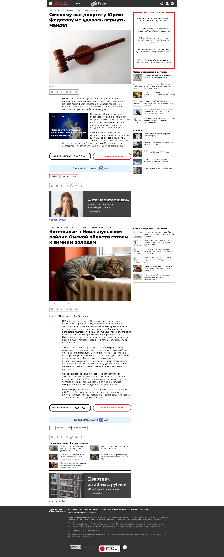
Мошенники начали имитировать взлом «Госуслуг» (157, 135)
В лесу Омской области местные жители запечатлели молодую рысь (154, 61)
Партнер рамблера (90, 547)
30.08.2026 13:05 (55, 228)
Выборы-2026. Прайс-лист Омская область (119, 509)
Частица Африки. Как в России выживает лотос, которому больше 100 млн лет (158, 251)
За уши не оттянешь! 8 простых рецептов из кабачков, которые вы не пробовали (159, 95)
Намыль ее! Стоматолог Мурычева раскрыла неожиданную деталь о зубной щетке (158, 243)
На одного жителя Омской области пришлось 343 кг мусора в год (154, 19)
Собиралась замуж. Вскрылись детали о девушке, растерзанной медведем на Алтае (157, 86)
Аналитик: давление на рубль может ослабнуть (158, 169)
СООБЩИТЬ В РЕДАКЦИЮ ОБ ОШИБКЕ (82, 512)
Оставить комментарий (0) (112, 156)
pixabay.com (54, 86)
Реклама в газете (92, 509)
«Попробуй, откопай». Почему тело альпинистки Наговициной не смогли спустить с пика (158, 112)
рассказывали (81, 389)
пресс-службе (83, 109)
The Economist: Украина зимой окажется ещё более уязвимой (156, 160)
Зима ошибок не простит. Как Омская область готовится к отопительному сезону (72, 457)
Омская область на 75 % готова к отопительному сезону (114, 447)
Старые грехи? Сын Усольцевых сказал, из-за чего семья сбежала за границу (158, 103)
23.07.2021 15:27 (55, 11)
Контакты (144, 509)
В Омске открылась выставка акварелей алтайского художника (154, 30)
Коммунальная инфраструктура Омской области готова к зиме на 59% (115, 457)
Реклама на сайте (75, 509)
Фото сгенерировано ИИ (59, 303)
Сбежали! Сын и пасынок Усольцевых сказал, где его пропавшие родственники (159, 120)
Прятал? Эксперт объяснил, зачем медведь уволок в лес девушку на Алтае (158, 260)
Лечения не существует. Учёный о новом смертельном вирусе (158, 76)
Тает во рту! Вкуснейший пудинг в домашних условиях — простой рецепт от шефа (158, 268)
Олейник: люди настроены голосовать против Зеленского (156, 152)
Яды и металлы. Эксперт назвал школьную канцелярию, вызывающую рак (157, 277)
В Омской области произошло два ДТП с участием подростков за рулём (154, 50)
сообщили (68, 326)
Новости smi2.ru (57, 220)
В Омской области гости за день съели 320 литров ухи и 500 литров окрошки (154, 40)
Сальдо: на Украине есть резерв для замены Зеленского (158, 143)
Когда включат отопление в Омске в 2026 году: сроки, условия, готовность (71, 448)
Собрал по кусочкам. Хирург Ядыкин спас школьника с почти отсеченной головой (159, 234)
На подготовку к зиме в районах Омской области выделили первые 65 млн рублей (73, 465)
